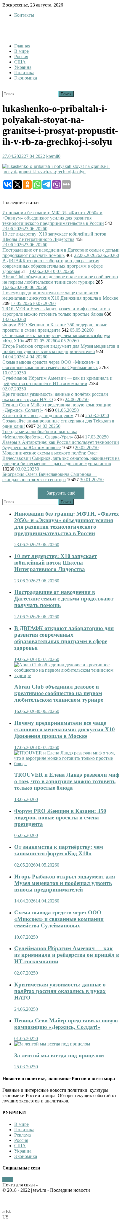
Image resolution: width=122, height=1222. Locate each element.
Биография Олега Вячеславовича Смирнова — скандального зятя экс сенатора (49, 477)
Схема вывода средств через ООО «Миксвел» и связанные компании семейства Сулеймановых (50, 365)
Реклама (22, 1134)
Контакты (24, 15)
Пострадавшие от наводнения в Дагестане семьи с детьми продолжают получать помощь (61, 252)
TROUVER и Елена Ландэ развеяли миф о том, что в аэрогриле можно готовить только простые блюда (56, 311)
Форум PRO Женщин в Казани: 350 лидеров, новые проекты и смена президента (54, 327)
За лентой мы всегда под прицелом (37, 415)
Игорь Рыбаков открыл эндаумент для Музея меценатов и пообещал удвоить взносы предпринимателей (60, 349)
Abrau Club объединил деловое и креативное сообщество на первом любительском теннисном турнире (60, 279)
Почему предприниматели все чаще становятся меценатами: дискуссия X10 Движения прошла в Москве (60, 295)
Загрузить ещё (60, 492)
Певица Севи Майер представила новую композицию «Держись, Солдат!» (66, 1023)
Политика (24, 72)
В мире (21, 51)
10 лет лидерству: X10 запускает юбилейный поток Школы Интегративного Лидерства (54, 236)
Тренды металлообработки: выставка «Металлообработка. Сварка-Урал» (39, 434)
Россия (21, 56)
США (20, 61)
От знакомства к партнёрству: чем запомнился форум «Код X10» (58, 850)
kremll (52, 156)
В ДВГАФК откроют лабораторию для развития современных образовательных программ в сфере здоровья (52, 266)
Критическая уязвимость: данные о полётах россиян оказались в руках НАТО (60, 991)
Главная (22, 45)
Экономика (25, 77)
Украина (22, 67)
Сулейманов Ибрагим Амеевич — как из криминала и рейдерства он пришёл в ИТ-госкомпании (57, 381)
